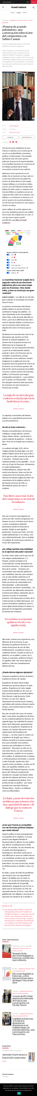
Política (4, 1061)
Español (19, 12)
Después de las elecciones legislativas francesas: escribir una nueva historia (23, 957)
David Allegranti (14, 126)
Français (12, 12)
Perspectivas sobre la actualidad (21, 946)
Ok (19, 1093)
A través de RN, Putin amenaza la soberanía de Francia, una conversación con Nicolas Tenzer (22, 1000)
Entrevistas (5, 20)
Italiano (25, 12)
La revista (5, 1076)
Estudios (14, 969)
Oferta (34, 2)
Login (28, 2)
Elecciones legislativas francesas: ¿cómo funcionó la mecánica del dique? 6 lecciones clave (22, 978)
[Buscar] (33, 7)
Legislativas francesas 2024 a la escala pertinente (21, 949)
